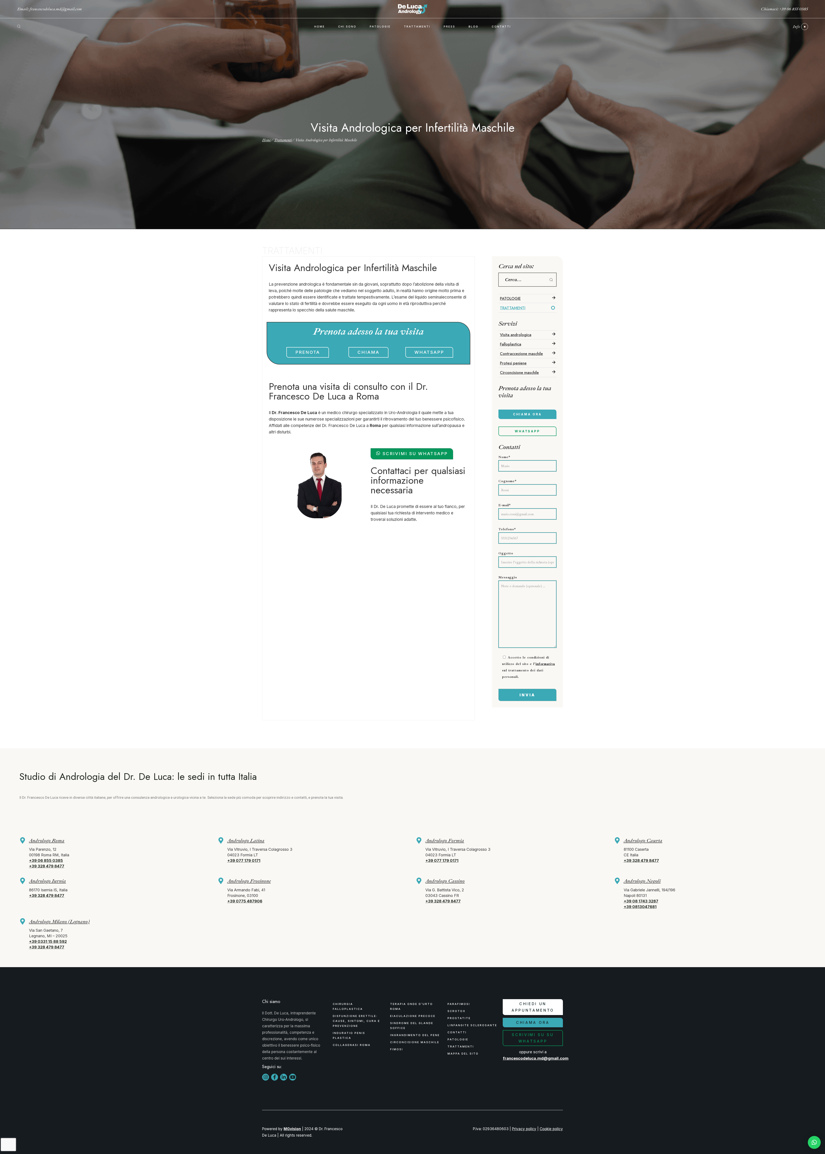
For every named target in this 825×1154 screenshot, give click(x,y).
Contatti (457, 1032)
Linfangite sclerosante (472, 1025)
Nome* (504, 457)
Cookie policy (551, 1129)
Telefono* (507, 529)
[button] (814, 1142)
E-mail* (504, 505)
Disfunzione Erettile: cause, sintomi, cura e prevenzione (356, 1020)
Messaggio (507, 577)
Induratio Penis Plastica (349, 1035)
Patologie (458, 1039)
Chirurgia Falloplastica (348, 1006)
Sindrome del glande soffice (411, 1025)
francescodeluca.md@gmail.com (56, 9)
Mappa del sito (463, 1053)
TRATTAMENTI (512, 308)
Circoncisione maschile (519, 372)
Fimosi (396, 1049)
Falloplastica (510, 344)
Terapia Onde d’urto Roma (411, 1006)
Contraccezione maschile (521, 354)
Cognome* (507, 481)
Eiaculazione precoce (412, 1016)
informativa (545, 664)
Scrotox (457, 1011)
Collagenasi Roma (352, 1045)
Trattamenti (461, 1046)
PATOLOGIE (510, 298)
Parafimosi (459, 1004)
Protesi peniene (513, 363)
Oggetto (505, 553)
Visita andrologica (515, 335)
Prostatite (459, 1018)
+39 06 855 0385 (793, 9)
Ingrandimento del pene (415, 1035)
